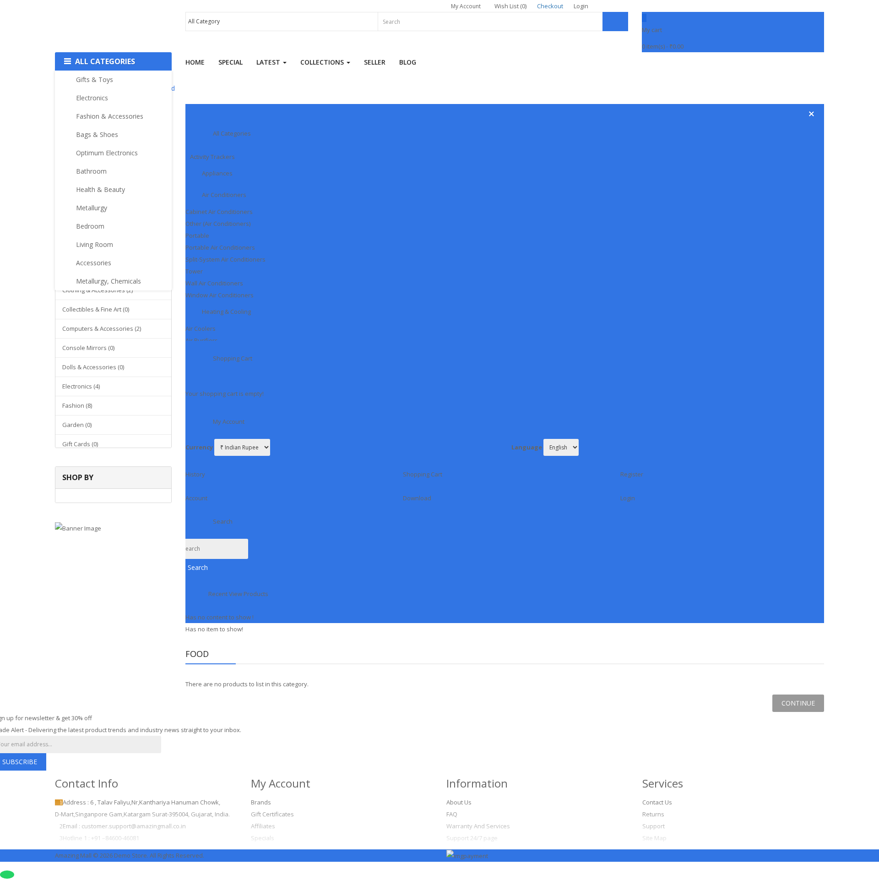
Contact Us (657, 802)
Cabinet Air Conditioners (219, 212)
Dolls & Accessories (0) (93, 367)
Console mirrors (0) (88, 348)
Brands (261, 802)
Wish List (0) (510, 6)
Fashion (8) (77, 405)
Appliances (217, 173)
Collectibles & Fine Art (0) (95, 309)
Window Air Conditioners (219, 295)
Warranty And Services (478, 826)
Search (198, 567)
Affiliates (263, 826)
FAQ (451, 814)
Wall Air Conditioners (214, 283)
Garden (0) (77, 425)
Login (581, 6)
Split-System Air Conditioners (225, 259)
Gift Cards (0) (80, 444)
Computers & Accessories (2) (101, 328)
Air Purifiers (201, 340)
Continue (798, 703)
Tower (194, 271)
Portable (197, 235)
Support (653, 826)
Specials (262, 838)
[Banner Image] (113, 527)
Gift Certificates (272, 814)
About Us (459, 802)
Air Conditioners (224, 195)
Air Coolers (200, 328)
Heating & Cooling (226, 311)
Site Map (654, 838)
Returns (653, 814)
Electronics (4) (81, 386)
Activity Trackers (212, 157)
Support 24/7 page (472, 838)
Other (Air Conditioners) (217, 223)
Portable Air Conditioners (220, 247)
